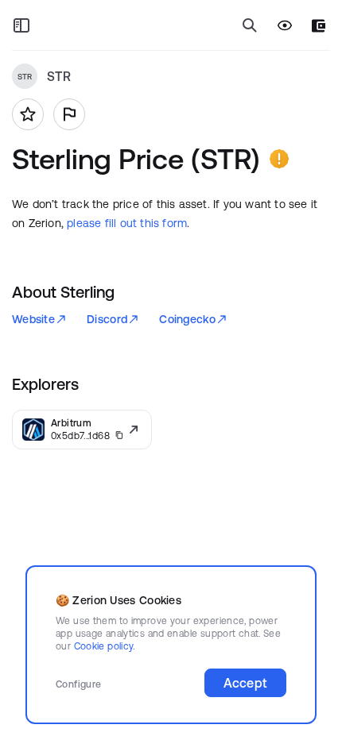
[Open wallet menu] (318, 25)
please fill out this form (127, 223)
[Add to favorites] (28, 114)
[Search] (250, 25)
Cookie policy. (104, 646)
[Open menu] (21, 25)
